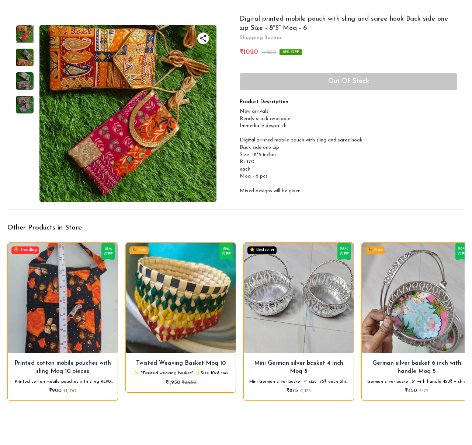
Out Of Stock (348, 81)
